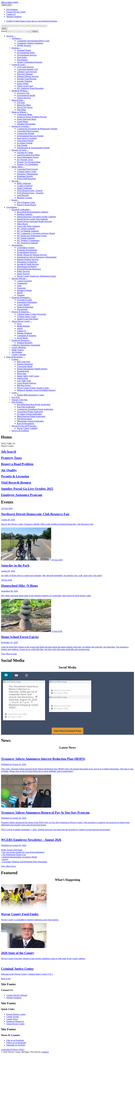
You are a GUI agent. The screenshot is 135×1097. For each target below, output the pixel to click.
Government (11, 207)
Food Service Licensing (27, 138)
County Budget (23, 305)
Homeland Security (25, 176)
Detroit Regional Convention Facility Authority (36, 217)
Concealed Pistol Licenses (28, 131)
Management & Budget (26, 266)
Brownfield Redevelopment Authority (32, 212)
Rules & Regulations (25, 423)
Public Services (23, 271)
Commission (22, 283)
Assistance (16, 38)
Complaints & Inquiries (26, 335)
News (19, 324)
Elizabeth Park (23, 371)
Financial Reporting (25, 307)
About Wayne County (21, 321)
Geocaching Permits (25, 140)
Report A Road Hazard (26, 205)
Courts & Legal (18, 64)
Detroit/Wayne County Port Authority (32, 219)
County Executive (24, 281)
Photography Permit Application (30, 421)
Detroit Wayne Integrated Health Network (34, 221)
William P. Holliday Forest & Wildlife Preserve (36, 390)
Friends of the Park (19, 400)
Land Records (23, 195)
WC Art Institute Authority (28, 231)
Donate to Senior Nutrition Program (32, 117)
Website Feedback (24, 333)
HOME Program (24, 45)
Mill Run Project (24, 385)
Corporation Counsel (25, 247)
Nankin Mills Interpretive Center (30, 395)
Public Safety (17, 167)
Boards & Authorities (20, 209)
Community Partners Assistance (30, 43)
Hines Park (21, 373)
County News (12, 1022)
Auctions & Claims (25, 152)
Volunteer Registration (26, 124)
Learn (14, 392)
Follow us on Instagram (16, 1045)
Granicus (45, 1054)
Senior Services (23, 274)
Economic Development (27, 250)
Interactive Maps (24, 105)
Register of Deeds (24, 290)
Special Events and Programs (24, 426)
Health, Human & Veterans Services (32, 255)
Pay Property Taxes (25, 159)
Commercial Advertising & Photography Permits (37, 129)
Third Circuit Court (25, 86)
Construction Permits (25, 133)
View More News (8, 869)
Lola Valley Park (24, 381)
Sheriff (20, 293)
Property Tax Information (27, 164)
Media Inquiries (23, 326)
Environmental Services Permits (30, 136)
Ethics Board (22, 224)
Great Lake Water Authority (28, 226)
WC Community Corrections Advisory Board (36, 233)
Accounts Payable (24, 300)
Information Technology (27, 262)
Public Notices (18, 350)
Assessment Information (27, 302)
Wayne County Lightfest (27, 428)
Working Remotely (25, 343)
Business (15, 48)
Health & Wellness (19, 91)
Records (15, 181)
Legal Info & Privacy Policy (13, 1052)
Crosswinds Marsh (24, 366)
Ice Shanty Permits (24, 143)
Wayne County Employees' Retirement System (36, 276)
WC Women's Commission (28, 240)
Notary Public (22, 83)
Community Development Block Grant (33, 41)
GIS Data (21, 102)
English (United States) (31, 21)
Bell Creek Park (23, 362)
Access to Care (23, 93)
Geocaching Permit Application (30, 411)
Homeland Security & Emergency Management (36, 257)
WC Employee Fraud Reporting (30, 88)
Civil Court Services (25, 67)
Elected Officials (18, 278)
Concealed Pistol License (27, 169)
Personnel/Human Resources (29, 269)
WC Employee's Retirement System (32, 236)
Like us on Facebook (15, 1043)
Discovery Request (25, 74)
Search (4, 31)
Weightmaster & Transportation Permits (33, 148)
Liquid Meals (22, 121)
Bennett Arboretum (25, 364)
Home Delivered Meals (26, 119)
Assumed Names (24, 50)
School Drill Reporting (26, 179)
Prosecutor (21, 288)
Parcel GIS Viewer (25, 107)
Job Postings (17, 352)
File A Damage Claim (26, 202)
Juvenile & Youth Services (28, 264)
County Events (12, 1019)
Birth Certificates (24, 183)
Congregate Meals (24, 114)
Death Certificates (24, 188)
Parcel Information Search (27, 157)
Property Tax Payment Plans (28, 162)
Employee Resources (20, 340)
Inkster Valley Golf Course (28, 376)
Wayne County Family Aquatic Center (33, 388)
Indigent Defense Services (28, 76)
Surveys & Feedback (20, 431)
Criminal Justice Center (26, 171)
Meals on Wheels (19, 112)
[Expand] (15, 36)
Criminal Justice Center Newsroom (31, 314)
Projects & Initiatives (20, 312)
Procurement (22, 60)
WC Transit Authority (26, 238)
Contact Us (21, 331)
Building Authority (25, 214)
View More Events (9, 654)
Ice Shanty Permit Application (29, 414)
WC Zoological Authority (27, 243)
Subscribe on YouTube (15, 1048)
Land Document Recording (28, 155)
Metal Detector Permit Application (31, 416)
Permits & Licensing (20, 126)
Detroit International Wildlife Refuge (32, 369)
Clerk (19, 285)
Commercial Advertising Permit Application (35, 409)
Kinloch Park (22, 378)
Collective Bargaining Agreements (26, 345)
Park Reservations (24, 419)
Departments (17, 245)
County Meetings (19, 347)
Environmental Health (26, 95)
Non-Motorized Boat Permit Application (33, 404)
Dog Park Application (26, 407)
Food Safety (22, 57)
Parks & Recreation (14, 357)
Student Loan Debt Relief (27, 319)
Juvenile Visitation (24, 81)
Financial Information (21, 297)
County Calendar (19, 354)
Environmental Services (27, 55)
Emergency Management (27, 174)
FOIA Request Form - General (29, 190)
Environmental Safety (26, 53)
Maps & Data (17, 100)
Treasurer (21, 295)
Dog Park (16, 397)
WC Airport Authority (26, 228)
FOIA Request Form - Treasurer (30, 193)
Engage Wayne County (16, 1017)
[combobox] (24, 25)
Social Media (22, 338)
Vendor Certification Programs (29, 62)
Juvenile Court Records (26, 79)
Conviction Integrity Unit (27, 69)
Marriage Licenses (24, 198)
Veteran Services (24, 98)
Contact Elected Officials (16, 998)
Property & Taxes (19, 150)
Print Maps (21, 110)
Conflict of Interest (24, 186)
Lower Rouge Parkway (26, 383)
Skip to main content (9, 2)
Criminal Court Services (27, 72)
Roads (14, 200)
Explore (15, 359)
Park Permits (22, 145)
